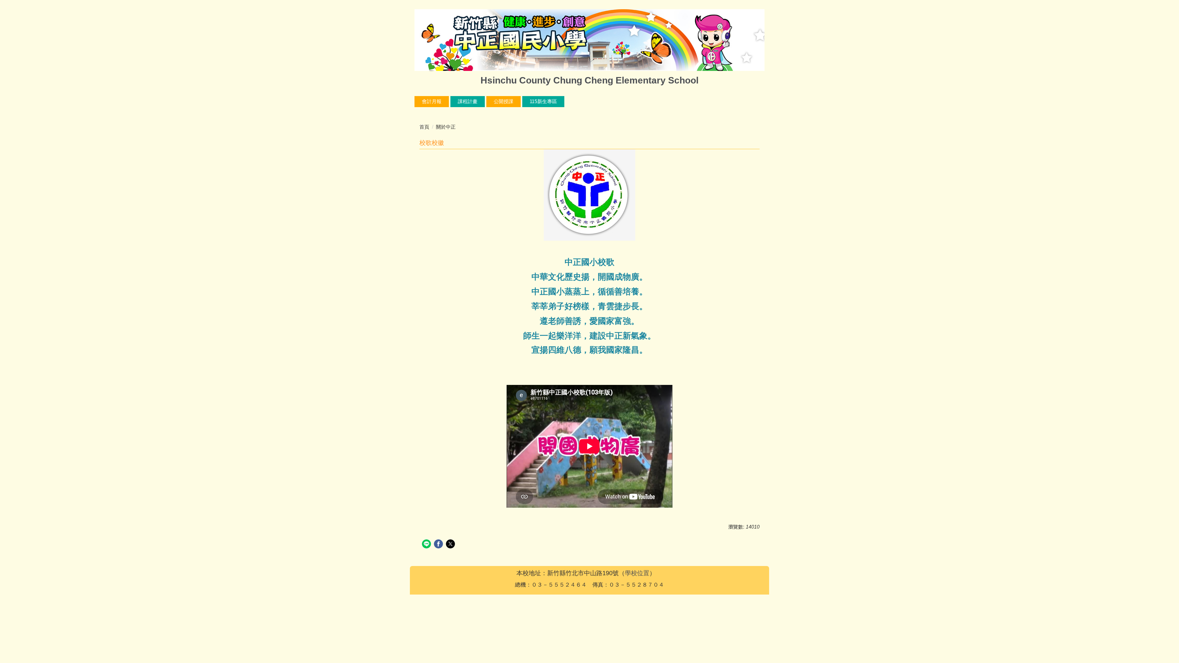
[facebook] (439, 544)
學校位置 (637, 573)
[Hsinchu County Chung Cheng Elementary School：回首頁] (589, 40)
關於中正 (446, 127)
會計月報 (432, 101)
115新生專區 (543, 101)
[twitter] (451, 544)
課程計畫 (467, 101)
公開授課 (503, 101)
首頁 (424, 127)
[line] (427, 544)
